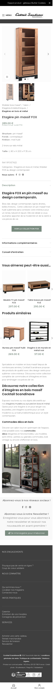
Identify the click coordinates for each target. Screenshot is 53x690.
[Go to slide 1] (25, 79)
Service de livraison (11, 641)
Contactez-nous (9, 592)
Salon (26, 105)
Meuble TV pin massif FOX (13, 301)
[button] (4, 54)
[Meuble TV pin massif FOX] (14, 284)
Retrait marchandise (11, 638)
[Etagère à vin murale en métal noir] (39, 331)
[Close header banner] (49, 3)
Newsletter (7, 644)
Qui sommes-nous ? (11, 587)
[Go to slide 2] (28, 79)
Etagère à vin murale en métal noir (39, 349)
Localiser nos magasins (13, 590)
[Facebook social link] (16, 175)
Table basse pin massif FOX (39, 301)
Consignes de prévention (14, 617)
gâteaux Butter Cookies (34, 3)
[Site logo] (29, 15)
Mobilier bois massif (11, 105)
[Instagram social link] (19, 175)
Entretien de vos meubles (14, 614)
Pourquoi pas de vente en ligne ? (17, 565)
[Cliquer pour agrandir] (7, 77)
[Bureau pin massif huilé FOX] (14, 331)
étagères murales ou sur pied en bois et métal (28, 404)
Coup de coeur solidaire (13, 568)
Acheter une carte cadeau (14, 636)
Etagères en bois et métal (15, 111)
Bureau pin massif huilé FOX (13, 349)
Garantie (6, 611)
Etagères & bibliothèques (14, 108)
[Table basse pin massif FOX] (39, 284)
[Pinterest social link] (23, 175)
